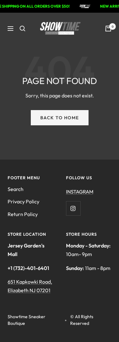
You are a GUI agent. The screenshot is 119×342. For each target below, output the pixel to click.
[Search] (22, 28)
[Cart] (108, 28)
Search (15, 189)
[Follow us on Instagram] (73, 208)
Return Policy (23, 214)
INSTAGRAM (79, 191)
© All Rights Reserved (81, 320)
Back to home (59, 118)
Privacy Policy (23, 201)
